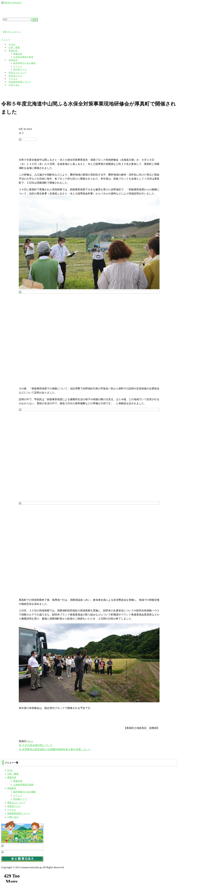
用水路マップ (20, 799)
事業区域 (17, 54)
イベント (17, 66)
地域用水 (13, 60)
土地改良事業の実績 (23, 57)
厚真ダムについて (16, 802)
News (30, 741)
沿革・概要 (12, 774)
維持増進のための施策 (24, 63)
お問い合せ (14, 85)
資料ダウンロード (12, 32)
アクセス (11, 810)
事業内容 (13, 51)
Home (10, 770)
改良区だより (14, 806)
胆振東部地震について (18, 813)
